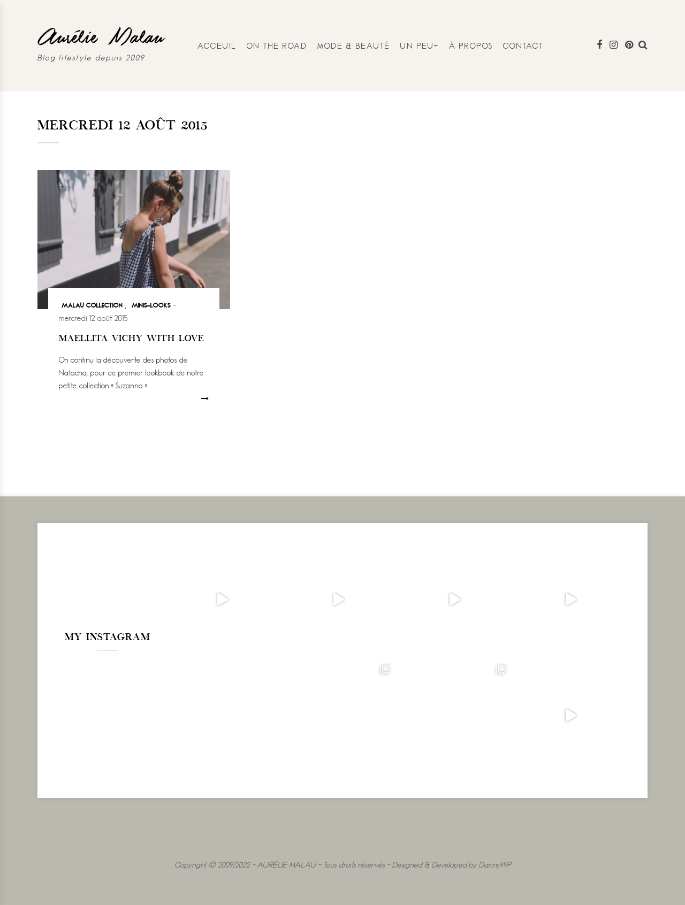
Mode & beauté (353, 45)
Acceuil (217, 45)
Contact (523, 45)
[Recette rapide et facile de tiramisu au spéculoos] (570, 599)
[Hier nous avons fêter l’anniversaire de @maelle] (454, 716)
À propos (471, 45)
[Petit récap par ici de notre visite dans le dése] (454, 599)
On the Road (277, 45)
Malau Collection (92, 305)
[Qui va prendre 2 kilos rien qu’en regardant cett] (338, 599)
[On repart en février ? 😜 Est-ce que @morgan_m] (570, 716)
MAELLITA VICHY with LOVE (131, 339)
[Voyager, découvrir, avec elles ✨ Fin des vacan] (222, 716)
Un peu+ (419, 45)
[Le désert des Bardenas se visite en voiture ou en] (338, 716)
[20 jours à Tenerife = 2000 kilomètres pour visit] (222, 599)
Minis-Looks (151, 305)
